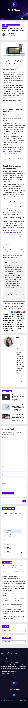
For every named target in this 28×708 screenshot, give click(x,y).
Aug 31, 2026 (15, 400)
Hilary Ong (11, 33)
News (4, 24)
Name (4, 466)
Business (13, 24)
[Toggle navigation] (22, 19)
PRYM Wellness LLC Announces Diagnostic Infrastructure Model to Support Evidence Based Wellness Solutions (13, 588)
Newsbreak (5, 26)
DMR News (14, 10)
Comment (5, 437)
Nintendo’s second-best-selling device (12, 153)
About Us (21, 705)
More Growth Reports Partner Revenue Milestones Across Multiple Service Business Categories (13, 611)
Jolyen (21, 400)
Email (4, 475)
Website (4, 483)
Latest (18, 24)
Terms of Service (15, 705)
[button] (25, 19)
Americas (8, 24)
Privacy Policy (7, 705)
